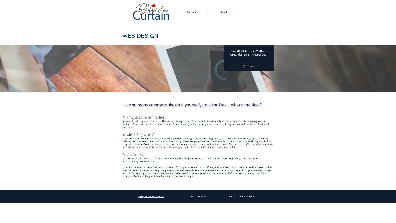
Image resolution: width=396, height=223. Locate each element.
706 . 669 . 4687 (198, 197)
